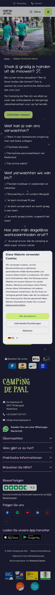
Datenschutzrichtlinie (15, 305)
